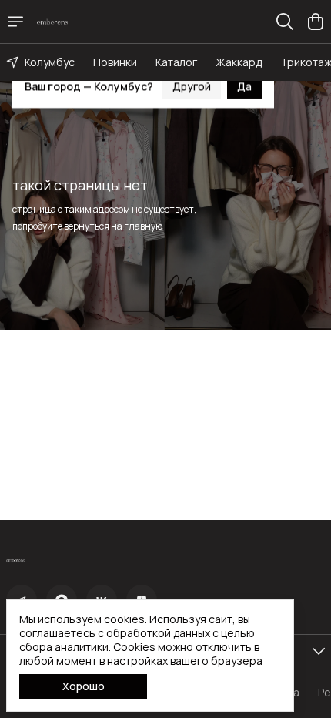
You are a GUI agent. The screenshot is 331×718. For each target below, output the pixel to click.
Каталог (176, 62)
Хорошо (83, 686)
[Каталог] (15, 21)
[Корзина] (315, 21)
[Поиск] (285, 21)
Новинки (115, 62)
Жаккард (239, 62)
